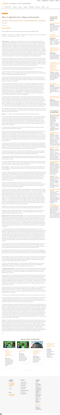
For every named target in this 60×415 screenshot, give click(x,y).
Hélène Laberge (23, 383)
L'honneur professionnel (55, 23)
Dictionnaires (37, 7)
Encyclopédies (31, 7)
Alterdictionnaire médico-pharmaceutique (38, 393)
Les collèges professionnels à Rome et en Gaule (54, 36)
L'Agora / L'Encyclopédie (38, 383)
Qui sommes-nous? (8, 7)
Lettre (47, 7)
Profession (5, 13)
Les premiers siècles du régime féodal (54, 133)
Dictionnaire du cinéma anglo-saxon (38, 396)
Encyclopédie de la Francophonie (38, 388)
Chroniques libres (24, 393)
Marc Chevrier (23, 388)
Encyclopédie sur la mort (38, 386)
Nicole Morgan (23, 392)
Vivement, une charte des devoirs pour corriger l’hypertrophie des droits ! (51, 345)
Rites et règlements (42, 20)
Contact (39, 0)
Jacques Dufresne (24, 382)
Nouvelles (43, 7)
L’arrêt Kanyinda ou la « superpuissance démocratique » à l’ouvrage (37, 352)
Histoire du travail (5, 20)
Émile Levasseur (6, 28)
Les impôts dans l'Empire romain (54, 148)
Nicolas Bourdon (23, 387)
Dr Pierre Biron (23, 385)
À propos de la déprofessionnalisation (54, 84)
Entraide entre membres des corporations (31, 20)
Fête (3, 23)
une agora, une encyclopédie (19, 3)
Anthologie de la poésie (38, 399)
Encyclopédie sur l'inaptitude (38, 390)
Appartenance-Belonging (38, 402)
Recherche (57, 0)
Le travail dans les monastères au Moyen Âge (54, 205)
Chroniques (15, 7)
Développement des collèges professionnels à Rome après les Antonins (55, 50)
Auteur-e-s (20, 7)
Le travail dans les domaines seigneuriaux (55, 190)
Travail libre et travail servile (55, 114)
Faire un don (51, 0)
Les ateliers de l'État (53, 176)
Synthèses (25, 7)
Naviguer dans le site (45, 0)
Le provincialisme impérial (22, 351)
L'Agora (5, 3)
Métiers (21, 20)
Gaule (6, 23)
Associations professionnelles (14, 20)
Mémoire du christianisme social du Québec (38, 408)
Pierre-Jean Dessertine (24, 390)
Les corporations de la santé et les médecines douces (54, 98)
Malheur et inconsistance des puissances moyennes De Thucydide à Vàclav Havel (8, 353)
